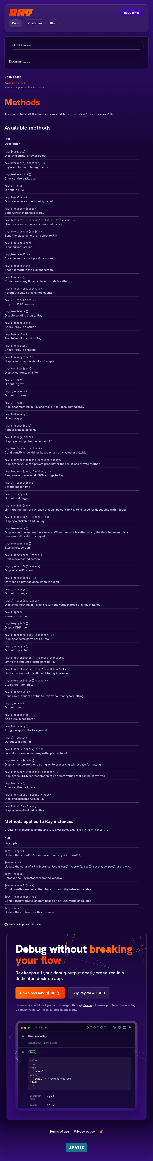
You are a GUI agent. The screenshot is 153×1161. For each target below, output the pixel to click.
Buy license (132, 12)
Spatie (87, 1005)
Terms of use (59, 1131)
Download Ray (32, 993)
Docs (15, 23)
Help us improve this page (25, 924)
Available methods (15, 83)
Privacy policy (84, 1131)
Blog (53, 23)
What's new (34, 23)
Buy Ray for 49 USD (88, 993)
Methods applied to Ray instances (24, 87)
